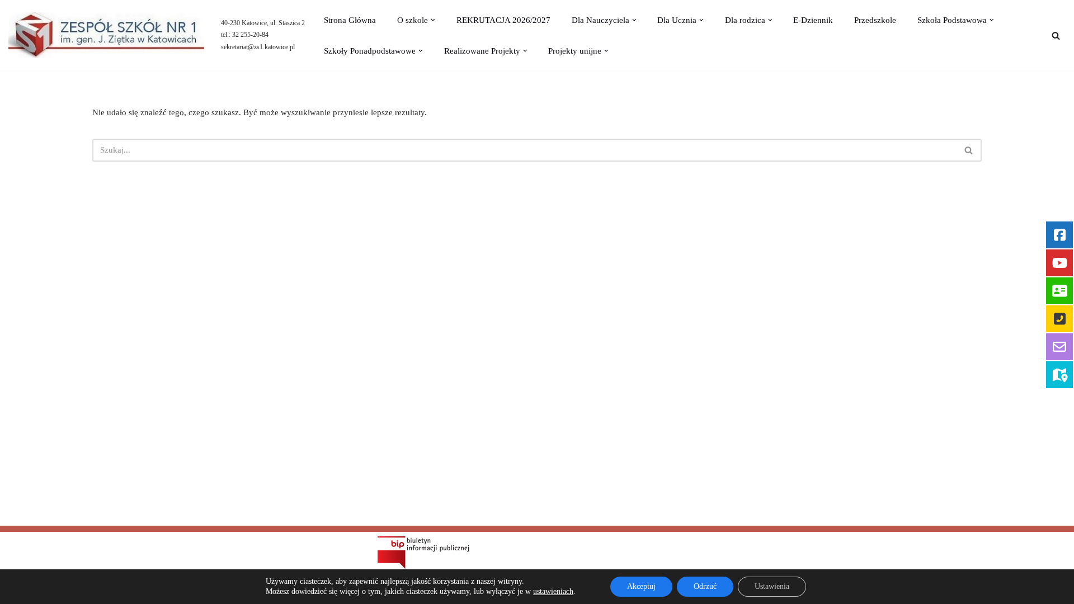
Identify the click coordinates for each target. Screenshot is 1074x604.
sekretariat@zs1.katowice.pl (258, 47)
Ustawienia (772, 586)
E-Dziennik (813, 20)
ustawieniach (553, 591)
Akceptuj (641, 586)
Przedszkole (875, 20)
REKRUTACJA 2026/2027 (503, 20)
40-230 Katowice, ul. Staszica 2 (263, 23)
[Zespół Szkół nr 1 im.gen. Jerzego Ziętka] (106, 35)
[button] (433, 20)
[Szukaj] (1056, 35)
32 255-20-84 (250, 35)
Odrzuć (705, 586)
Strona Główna (350, 20)
